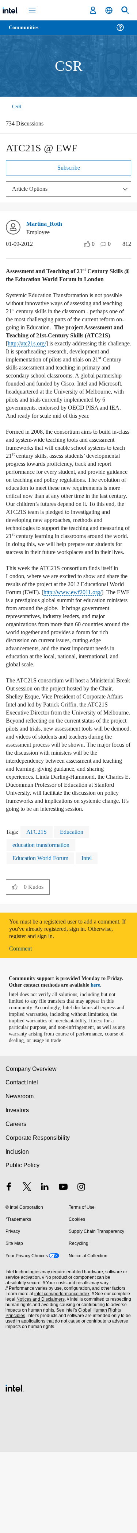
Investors (17, 1191)
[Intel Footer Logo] (14, 1468)
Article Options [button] (32, 189)
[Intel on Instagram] (81, 1269)
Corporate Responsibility (38, 1219)
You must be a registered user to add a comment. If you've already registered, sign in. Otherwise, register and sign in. (65, 1010)
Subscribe (68, 168)
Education (74, 913)
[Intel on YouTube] (63, 1269)
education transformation (45, 926)
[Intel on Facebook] (9, 1269)
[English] (108, 10)
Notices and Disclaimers (39, 1380)
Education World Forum (43, 939)
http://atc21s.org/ (58, 360)
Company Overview (31, 1150)
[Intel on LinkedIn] (45, 1269)
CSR (15, 107)
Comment (22, 1029)
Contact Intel (22, 1163)
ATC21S (37, 913)
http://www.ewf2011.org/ (41, 657)
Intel (93, 939)
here (99, 1066)
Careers (15, 1205)
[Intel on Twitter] (27, 1269)
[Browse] (26, 31)
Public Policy (22, 1246)
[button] (14, 968)
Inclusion (16, 1232)
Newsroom (19, 1177)
